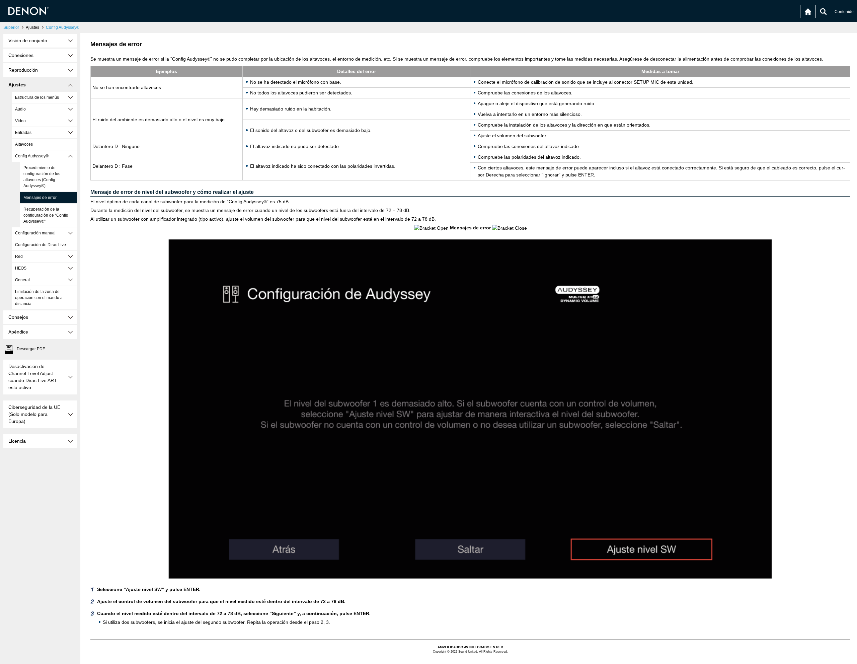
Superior (11, 27)
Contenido (844, 11)
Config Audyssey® (62, 27)
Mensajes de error (40, 197)
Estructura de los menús (37, 97)
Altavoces (24, 144)
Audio (20, 109)
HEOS (20, 268)
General (22, 280)
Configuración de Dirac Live (40, 244)
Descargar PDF (31, 349)
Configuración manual (35, 233)
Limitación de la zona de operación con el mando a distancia (39, 297)
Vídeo (20, 121)
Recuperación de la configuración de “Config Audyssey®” (45, 215)
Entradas (23, 132)
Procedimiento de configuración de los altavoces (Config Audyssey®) (41, 176)
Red (19, 256)
